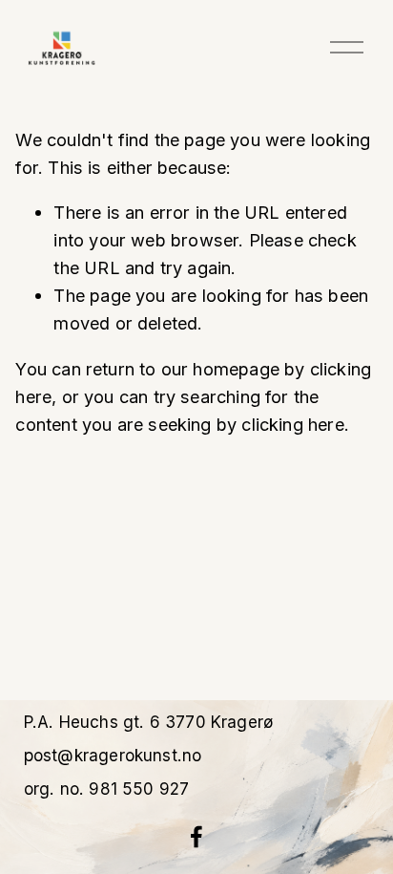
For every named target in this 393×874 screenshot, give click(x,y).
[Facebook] (196, 836)
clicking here (292, 424)
